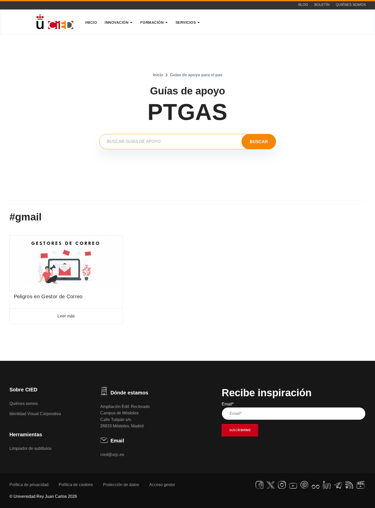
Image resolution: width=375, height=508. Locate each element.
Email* (228, 404)
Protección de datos (121, 484)
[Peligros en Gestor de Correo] (66, 261)
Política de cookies (76, 484)
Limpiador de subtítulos (30, 448)
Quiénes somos (351, 5)
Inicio (91, 22)
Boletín (322, 5)
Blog (303, 5)
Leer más (66, 316)
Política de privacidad (28, 484)
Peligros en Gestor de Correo (48, 296)
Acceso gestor (162, 484)
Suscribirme (240, 430)
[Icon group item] (259, 485)
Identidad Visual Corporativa (35, 414)
